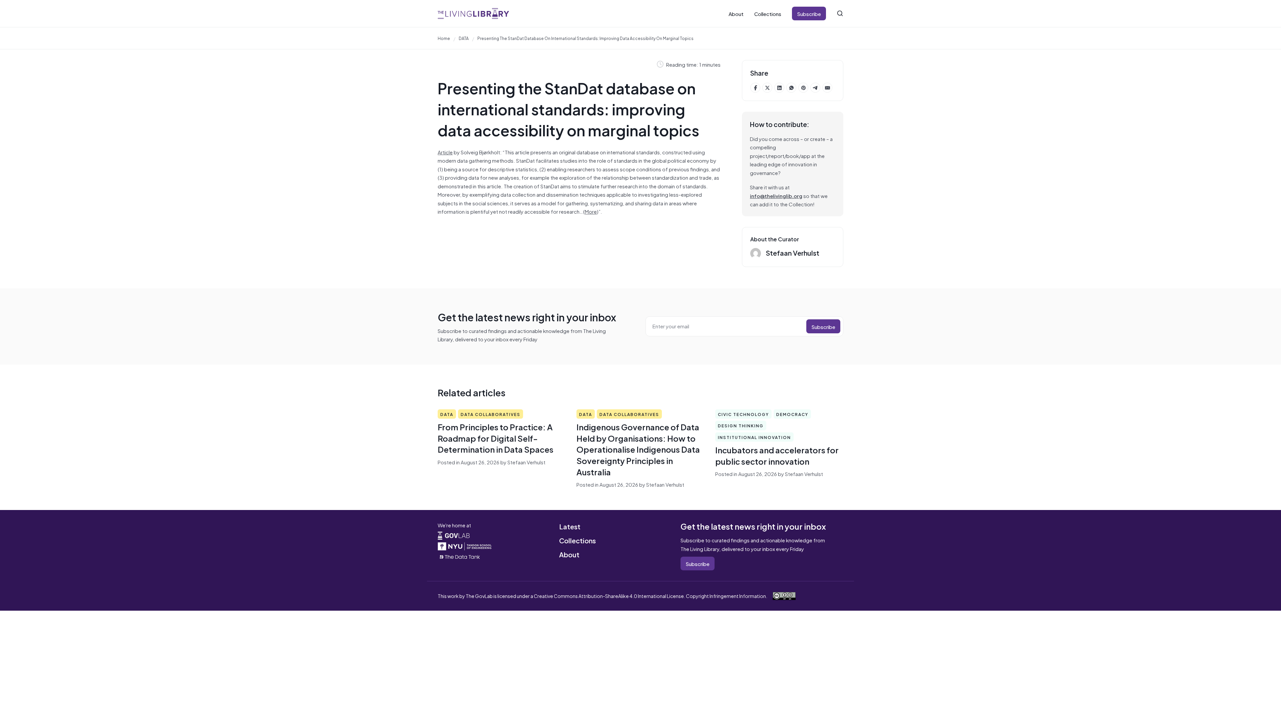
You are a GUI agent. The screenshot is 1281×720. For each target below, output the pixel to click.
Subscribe (809, 13)
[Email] (827, 88)
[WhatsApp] (791, 88)
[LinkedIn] (779, 88)
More (591, 211)
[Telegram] (815, 88)
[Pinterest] (803, 88)
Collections (767, 13)
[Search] (840, 13)
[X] (767, 88)
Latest (569, 526)
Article (445, 152)
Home (444, 38)
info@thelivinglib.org (776, 195)
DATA (464, 38)
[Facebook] (755, 88)
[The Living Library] (473, 13)
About (736, 13)
